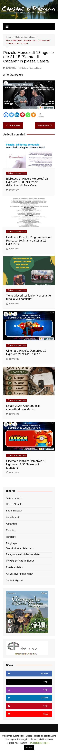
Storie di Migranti (14, 580)
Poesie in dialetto (14, 567)
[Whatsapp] (27, 114)
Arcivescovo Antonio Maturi (19, 574)
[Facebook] (6, 114)
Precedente (14, 125)
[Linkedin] (16, 114)
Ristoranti (11, 537)
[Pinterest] (22, 114)
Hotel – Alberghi (14, 504)
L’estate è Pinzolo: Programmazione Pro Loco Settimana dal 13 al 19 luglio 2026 (28, 240)
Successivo (43, 125)
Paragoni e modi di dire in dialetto (23, 554)
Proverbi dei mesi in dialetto (20, 561)
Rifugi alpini (12, 543)
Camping (10, 530)
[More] (33, 114)
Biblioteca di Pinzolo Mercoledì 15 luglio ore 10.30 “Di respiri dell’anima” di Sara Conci (27, 182)
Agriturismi (11, 524)
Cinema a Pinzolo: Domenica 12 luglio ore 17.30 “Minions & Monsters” (26, 464)
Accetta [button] (29, 747)
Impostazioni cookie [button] (39, 743)
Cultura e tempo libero (31, 68)
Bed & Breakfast (14, 510)
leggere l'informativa (17, 743)
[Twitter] (11, 114)
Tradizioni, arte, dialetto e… (19, 548)
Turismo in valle (14, 498)
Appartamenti (12, 517)
